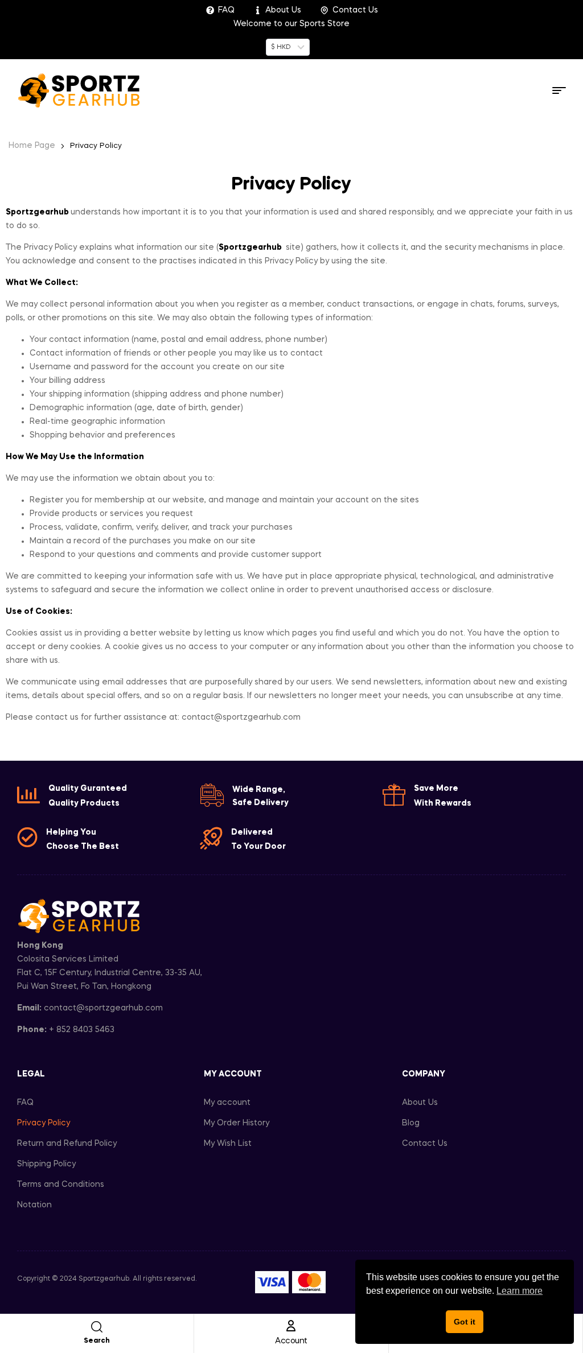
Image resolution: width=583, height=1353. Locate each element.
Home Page (32, 146)
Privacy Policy (43, 1123)
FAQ (25, 1103)
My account (227, 1103)
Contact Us (424, 1144)
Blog (411, 1123)
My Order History (236, 1123)
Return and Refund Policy (67, 1144)
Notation (34, 1205)
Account (291, 1341)
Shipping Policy (46, 1164)
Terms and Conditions (60, 1185)
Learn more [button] (519, 1291)
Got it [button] (464, 1321)
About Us (420, 1103)
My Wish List (228, 1144)
